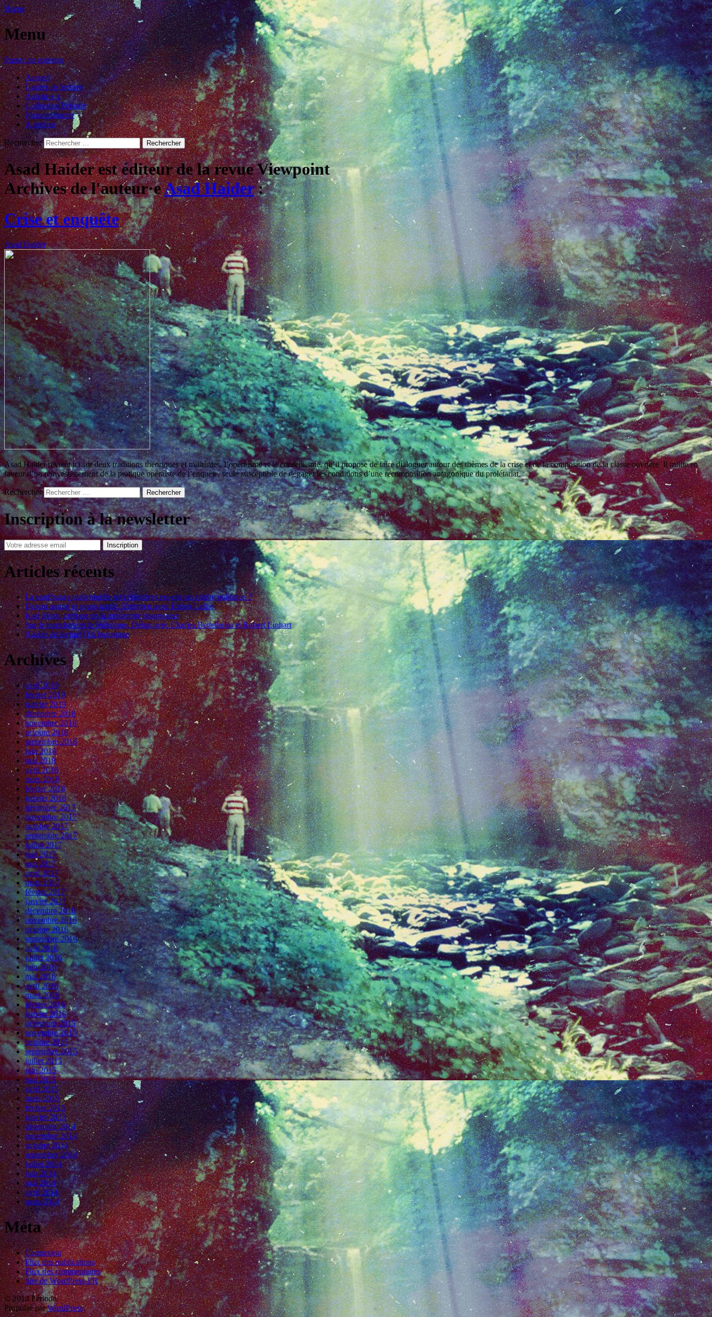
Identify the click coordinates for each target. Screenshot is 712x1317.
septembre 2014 (51, 1154)
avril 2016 (41, 985)
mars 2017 (42, 882)
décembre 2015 (50, 1023)
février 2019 (45, 694)
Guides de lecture (53, 86)
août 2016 (41, 948)
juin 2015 (40, 1070)
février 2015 (45, 1107)
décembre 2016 (50, 910)
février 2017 (45, 891)
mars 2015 (42, 1098)
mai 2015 (40, 1079)
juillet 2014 (43, 1164)
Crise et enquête (61, 219)
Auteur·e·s (42, 96)
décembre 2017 (50, 807)
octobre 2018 (46, 732)
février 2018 (45, 788)
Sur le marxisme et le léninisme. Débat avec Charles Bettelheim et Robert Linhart (158, 624)
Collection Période (55, 105)
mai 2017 (40, 863)
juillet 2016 (43, 957)
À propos (40, 124)
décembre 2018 (50, 713)
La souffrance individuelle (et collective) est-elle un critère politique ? (138, 596)
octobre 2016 (46, 929)
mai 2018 (40, 760)
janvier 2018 (45, 798)
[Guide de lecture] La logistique (77, 634)
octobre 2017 (46, 826)
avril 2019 (41, 685)
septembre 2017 (51, 835)
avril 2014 (41, 1192)
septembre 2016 (51, 938)
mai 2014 (40, 1182)
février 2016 (45, 1004)
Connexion (43, 1252)
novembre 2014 (51, 1135)
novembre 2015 (51, 1032)
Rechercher (23, 142)
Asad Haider (209, 188)
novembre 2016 (51, 920)
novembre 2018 (51, 722)
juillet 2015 (43, 1060)
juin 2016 (40, 966)
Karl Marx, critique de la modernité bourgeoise (102, 615)
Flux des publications (60, 1262)
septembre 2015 (51, 1051)
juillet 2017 (43, 844)
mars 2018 (42, 779)
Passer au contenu (33, 59)
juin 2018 (40, 751)
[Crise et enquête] (77, 446)
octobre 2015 (46, 1042)
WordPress (65, 1307)
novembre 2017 (51, 816)
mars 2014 (42, 1201)
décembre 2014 (50, 1126)
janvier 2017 (45, 901)
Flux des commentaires (63, 1271)
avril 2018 (41, 769)
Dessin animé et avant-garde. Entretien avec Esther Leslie (119, 606)
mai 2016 (40, 976)
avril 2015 (41, 1088)
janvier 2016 (45, 1013)
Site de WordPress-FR (61, 1280)
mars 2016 (42, 995)
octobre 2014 (46, 1145)
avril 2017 (41, 873)
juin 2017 (40, 854)
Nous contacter (50, 115)
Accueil (38, 77)
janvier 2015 (45, 1117)
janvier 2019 (45, 704)
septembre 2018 (51, 741)
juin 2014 (40, 1173)
